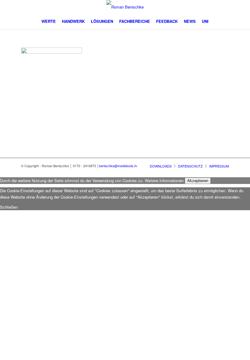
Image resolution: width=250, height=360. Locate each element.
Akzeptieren (197, 180)
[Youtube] (197, 7)
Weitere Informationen (164, 180)
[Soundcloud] (224, 7)
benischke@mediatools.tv (118, 165)
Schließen (9, 207)
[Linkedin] (206, 7)
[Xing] (215, 7)
